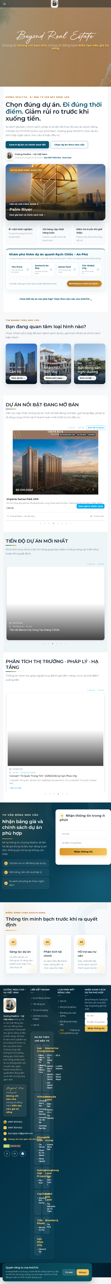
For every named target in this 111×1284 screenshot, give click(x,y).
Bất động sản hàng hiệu (68, 1030)
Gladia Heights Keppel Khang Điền (30, 499)
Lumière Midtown (59, 1075)
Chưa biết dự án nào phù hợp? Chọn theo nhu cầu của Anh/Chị (56, 299)
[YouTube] (15, 1161)
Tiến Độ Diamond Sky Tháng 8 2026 (30, 637)
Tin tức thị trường (33, 634)
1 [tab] (40, 530)
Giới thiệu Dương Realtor (40, 1024)
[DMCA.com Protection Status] (12, 1153)
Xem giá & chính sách (90, 506)
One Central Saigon (49, 1092)
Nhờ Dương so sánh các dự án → (84, 284)
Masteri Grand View (50, 1076)
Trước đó (71, 428)
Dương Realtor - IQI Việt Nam (22, 516)
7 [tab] (66, 530)
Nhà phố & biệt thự (68, 1014)
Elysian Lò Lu (50, 1118)
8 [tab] (70, 530)
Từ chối (69, 1272)
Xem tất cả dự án (96, 428)
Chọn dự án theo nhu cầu (69, 144)
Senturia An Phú (42, 1236)
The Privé (49, 1233)
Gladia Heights (42, 1167)
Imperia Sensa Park (50, 1154)
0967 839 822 (15, 1129)
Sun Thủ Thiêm (39, 1075)
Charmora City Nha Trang (37, 1076)
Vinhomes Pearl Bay (43, 1134)
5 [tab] (57, 530)
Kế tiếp (81, 428)
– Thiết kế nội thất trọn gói (70, 1039)
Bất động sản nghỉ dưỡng (68, 1021)
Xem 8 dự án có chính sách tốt (27, 144)
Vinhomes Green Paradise (43, 1119)
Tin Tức (15, 780)
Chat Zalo (67, 158)
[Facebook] (7, 1161)
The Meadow (50, 1124)
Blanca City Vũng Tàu (37, 1066)
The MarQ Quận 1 (49, 1188)
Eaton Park (49, 1112)
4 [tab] (53, 530)
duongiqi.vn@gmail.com (20, 1141)
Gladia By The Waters (41, 1160)
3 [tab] (49, 530)
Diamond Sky (42, 1258)
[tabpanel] (55, 611)
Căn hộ (63, 1008)
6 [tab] (62, 530)
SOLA (58, 1063)
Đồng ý (82, 1272)
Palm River (41, 1189)
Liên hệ (36, 1032)
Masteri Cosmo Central (50, 1084)
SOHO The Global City (49, 1066)
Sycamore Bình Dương (42, 1207)
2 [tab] (44, 530)
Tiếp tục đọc (15, 792)
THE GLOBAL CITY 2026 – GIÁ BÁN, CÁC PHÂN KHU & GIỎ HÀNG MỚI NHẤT (53, 783)
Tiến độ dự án (18, 634)
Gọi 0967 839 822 (52, 158)
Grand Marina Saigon (58, 1084)
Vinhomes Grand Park (43, 1110)
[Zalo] (22, 1161)
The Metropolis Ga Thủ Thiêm (51, 1215)
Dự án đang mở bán (41, 1005)
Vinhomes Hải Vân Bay (43, 1127)
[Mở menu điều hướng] (4, 3)
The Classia (42, 1153)
